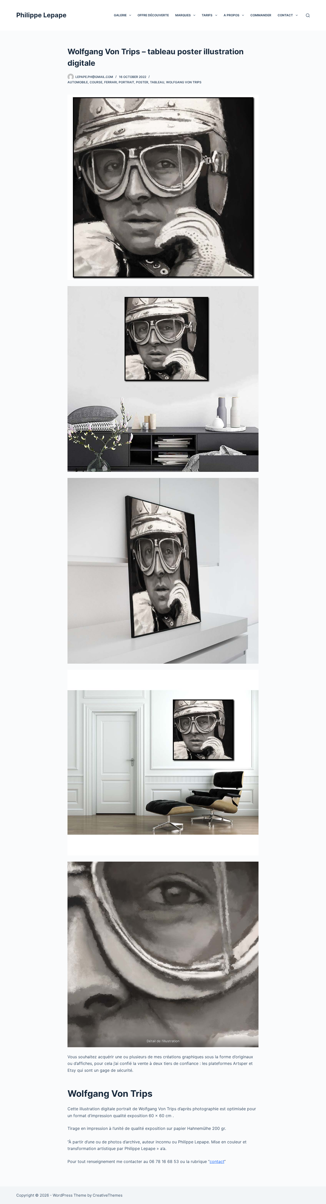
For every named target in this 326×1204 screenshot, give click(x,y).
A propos (231, 15)
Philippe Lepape (41, 15)
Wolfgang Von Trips (183, 82)
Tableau (157, 82)
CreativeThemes (108, 1195)
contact (217, 1161)
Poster (142, 82)
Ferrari (110, 82)
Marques (183, 15)
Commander (260, 15)
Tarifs (207, 15)
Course (96, 82)
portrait (126, 82)
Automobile (77, 82)
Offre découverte (153, 15)
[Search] (308, 15)
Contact (285, 15)
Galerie (120, 15)
